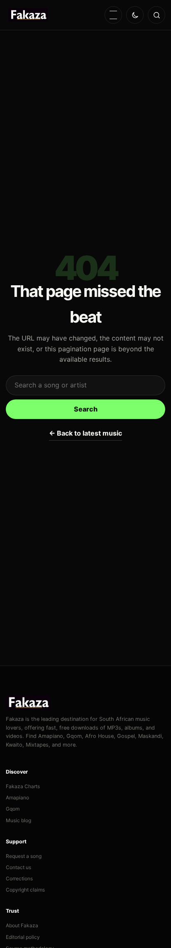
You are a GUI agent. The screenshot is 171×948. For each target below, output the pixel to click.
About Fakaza (22, 925)
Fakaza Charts (23, 786)
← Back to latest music (85, 433)
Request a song (24, 856)
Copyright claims (25, 890)
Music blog (18, 820)
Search (86, 409)
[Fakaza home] (28, 15)
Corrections (19, 878)
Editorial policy (23, 937)
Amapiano (17, 797)
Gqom (13, 809)
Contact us (18, 867)
